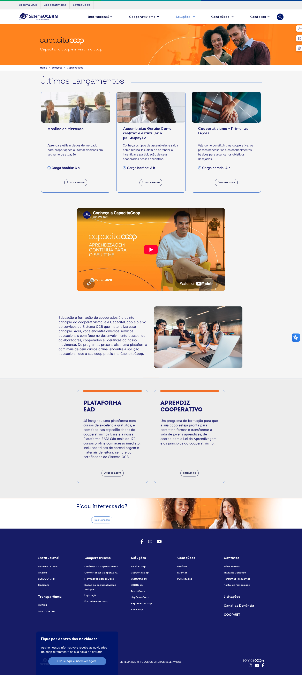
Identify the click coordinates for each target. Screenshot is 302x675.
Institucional (98, 17)
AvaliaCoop (138, 566)
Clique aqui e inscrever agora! (77, 661)
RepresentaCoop (141, 603)
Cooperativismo (142, 17)
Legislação (90, 595)
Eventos (182, 573)
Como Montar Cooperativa (101, 573)
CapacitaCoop (140, 573)
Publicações (184, 579)
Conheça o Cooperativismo (101, 566)
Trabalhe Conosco (235, 573)
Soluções (183, 17)
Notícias (182, 566)
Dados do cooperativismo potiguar (100, 587)
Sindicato (44, 585)
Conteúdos (220, 17)
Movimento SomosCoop (99, 579)
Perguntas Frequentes (237, 579)
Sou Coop (137, 610)
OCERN (42, 573)
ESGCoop (137, 585)
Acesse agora (112, 473)
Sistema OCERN (48, 566)
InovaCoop (138, 591)
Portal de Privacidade (237, 585)
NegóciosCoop (140, 597)
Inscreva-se (75, 182)
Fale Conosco (102, 519)
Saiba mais (189, 473)
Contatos (258, 17)
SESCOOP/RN (46, 579)
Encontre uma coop (96, 601)
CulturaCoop (139, 579)
